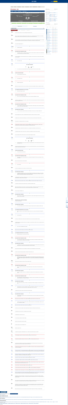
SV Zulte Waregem (50, 19)
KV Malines (48, 44)
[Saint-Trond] (47, 46)
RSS (16, 399)
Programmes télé (7, 399)
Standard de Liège (34, 20)
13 (33, 12)
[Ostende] (47, 50)
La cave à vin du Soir (31, 399)
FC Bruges (21, 20)
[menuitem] (67, 199)
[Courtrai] (47, 48)
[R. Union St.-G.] (47, 31)
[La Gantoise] (47, 35)
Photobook (42, 399)
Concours (18, 399)
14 (35, 12)
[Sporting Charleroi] (47, 43)
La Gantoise (55, 19)
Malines (51, 14)
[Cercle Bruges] (47, 39)
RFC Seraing (49, 52)
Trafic (2, 399)
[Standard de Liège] (47, 37)
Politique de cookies (17, 403)
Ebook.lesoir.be (27, 399)
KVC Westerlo (49, 36)
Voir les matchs (48, 22)
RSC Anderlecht (49, 40)
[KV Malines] (47, 44)
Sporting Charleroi (50, 12)
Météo (4, 399)
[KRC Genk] (47, 29)
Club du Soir (10, 399)
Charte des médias (31, 403)
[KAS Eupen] (47, 47)
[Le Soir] (34, 1)
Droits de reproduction (35, 403)
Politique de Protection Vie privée (24, 403)
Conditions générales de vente (11, 403)
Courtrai (48, 48)
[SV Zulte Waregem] (47, 51)
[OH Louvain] (47, 41)
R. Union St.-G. (55, 20)
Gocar (24, 399)
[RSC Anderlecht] (47, 40)
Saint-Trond (54, 14)
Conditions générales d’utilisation (4, 403)
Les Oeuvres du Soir (45, 399)
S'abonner (55, 1)
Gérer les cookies (50, 399)
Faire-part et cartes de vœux (37, 399)
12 (31, 12)
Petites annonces (22, 399)
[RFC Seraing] (47, 52)
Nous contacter (14, 399)
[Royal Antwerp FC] (47, 32)
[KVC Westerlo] (47, 36)
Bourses (1, 399)
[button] (11, 1)
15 (37, 12)
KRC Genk (51, 20)
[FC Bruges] (47, 33)
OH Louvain (55, 12)
